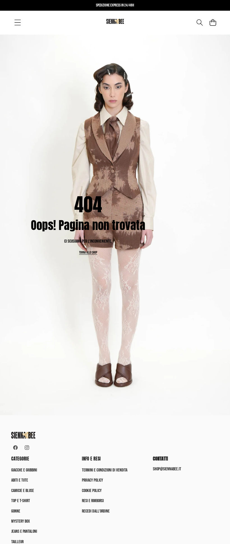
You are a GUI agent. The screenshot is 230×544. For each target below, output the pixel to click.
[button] (212, 22)
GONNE (15, 511)
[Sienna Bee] (115, 22)
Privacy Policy (92, 480)
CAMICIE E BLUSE (22, 490)
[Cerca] (199, 22)
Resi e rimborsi (93, 501)
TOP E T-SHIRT (20, 501)
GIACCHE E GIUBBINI (24, 470)
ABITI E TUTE (19, 480)
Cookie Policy (92, 490)
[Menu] (17, 22)
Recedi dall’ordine (96, 511)
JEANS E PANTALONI (24, 531)
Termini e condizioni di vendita (104, 470)
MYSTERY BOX (20, 521)
